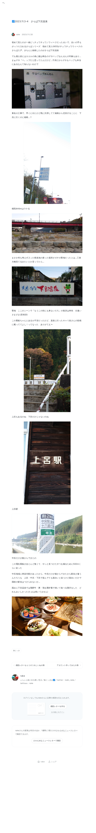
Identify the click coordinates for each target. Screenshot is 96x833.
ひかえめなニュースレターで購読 (47, 740)
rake (22, 676)
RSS (32, 730)
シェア (54, 762)
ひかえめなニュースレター (67, 730)
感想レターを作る (57, 706)
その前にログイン (58, 712)
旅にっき (16, 650)
